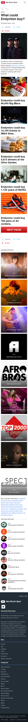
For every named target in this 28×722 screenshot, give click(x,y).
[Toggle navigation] (25, 2)
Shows (3, 700)
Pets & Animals (5, 695)
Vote (2, 646)
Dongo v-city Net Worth (14, 465)
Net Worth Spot (11, 2)
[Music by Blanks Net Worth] (14, 265)
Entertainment (4, 674)
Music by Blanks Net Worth (14, 275)
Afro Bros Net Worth (14, 384)
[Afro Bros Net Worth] (14, 374)
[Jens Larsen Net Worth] (14, 320)
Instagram (3, 649)
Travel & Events (5, 707)
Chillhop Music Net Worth (16, 525)
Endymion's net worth (18, 66)
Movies (3, 684)
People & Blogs (5, 693)
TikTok (2, 651)
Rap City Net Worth (14, 553)
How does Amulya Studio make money (12, 502)
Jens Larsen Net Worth (14, 330)
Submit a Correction (6, 658)
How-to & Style (5, 681)
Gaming (3, 679)
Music (7, 9)
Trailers (3, 705)
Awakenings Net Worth (14, 357)
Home (2, 9)
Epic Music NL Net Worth (16, 574)
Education (3, 672)
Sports (2, 703)
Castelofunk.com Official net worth (11, 513)
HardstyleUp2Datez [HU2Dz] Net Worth (17, 581)
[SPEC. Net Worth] (14, 482)
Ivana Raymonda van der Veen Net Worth (14, 410)
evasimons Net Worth (14, 302)
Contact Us (4, 656)
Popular (3, 644)
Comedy (3, 669)
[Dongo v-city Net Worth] (14, 455)
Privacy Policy (4, 653)
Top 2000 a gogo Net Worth (14, 438)
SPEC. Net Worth (14, 492)
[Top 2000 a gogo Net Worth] (14, 428)
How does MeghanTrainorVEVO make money (11, 504)
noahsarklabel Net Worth (15, 589)
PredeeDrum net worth (16, 509)
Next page (14, 229)
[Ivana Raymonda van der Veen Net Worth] (14, 401)
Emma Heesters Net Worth (16, 532)
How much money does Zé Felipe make (14, 510)
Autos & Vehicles (5, 667)
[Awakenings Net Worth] (14, 347)
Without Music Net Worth (15, 546)
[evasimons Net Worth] (14, 293)
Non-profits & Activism (7, 691)
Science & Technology (7, 698)
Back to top (23, 596)
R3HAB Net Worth (13, 567)
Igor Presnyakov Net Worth (16, 539)
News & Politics (5, 688)
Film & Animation (5, 676)
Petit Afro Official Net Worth (16, 560)
